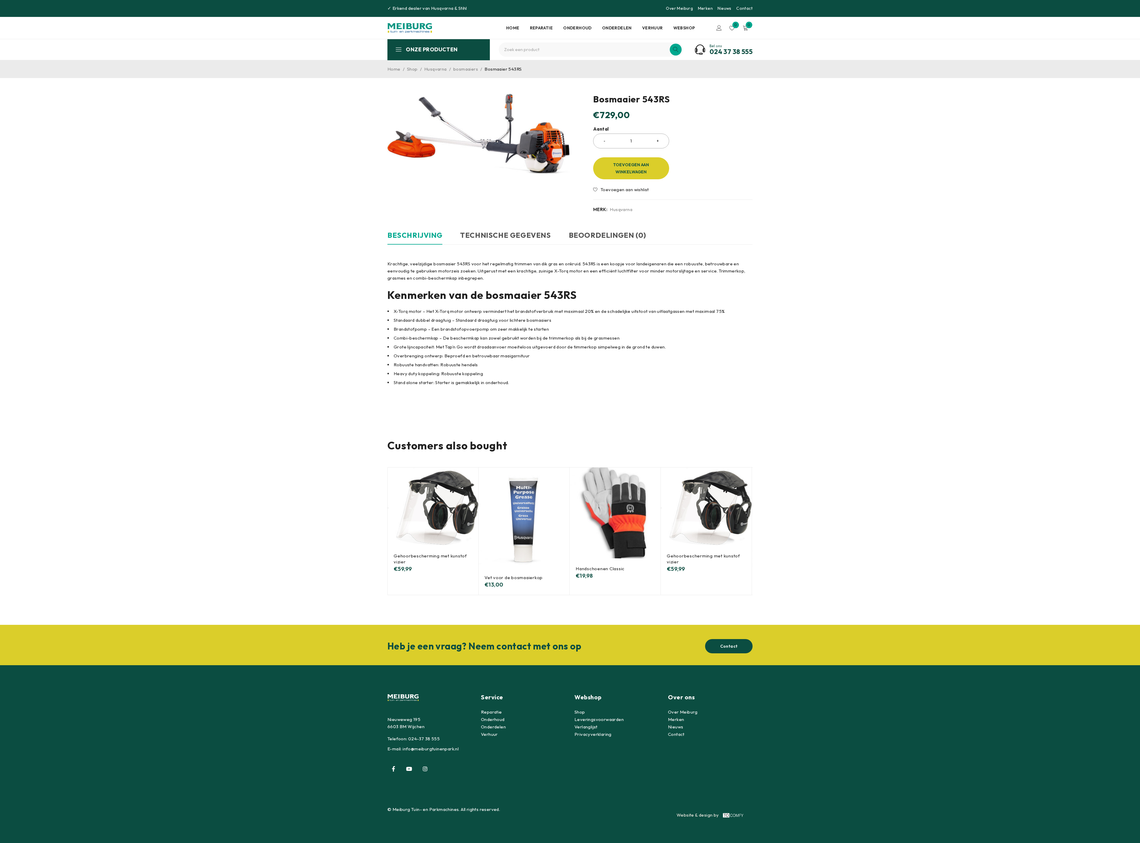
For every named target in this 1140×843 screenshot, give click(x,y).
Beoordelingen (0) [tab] (607, 235)
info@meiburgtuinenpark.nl (431, 749)
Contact (744, 8)
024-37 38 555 (424, 738)
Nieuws (724, 8)
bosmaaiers (465, 69)
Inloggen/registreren (719, 27)
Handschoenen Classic (600, 568)
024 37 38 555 (731, 51)
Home (393, 69)
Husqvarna (442, 8)
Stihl (462, 8)
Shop (412, 69)
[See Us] (425, 769)
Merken (705, 8)
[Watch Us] (409, 769)
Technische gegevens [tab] (505, 235)
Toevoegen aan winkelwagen (631, 168)
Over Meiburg (679, 8)
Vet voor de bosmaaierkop (513, 577)
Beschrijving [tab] (414, 235)
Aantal (601, 129)
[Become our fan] (393, 769)
